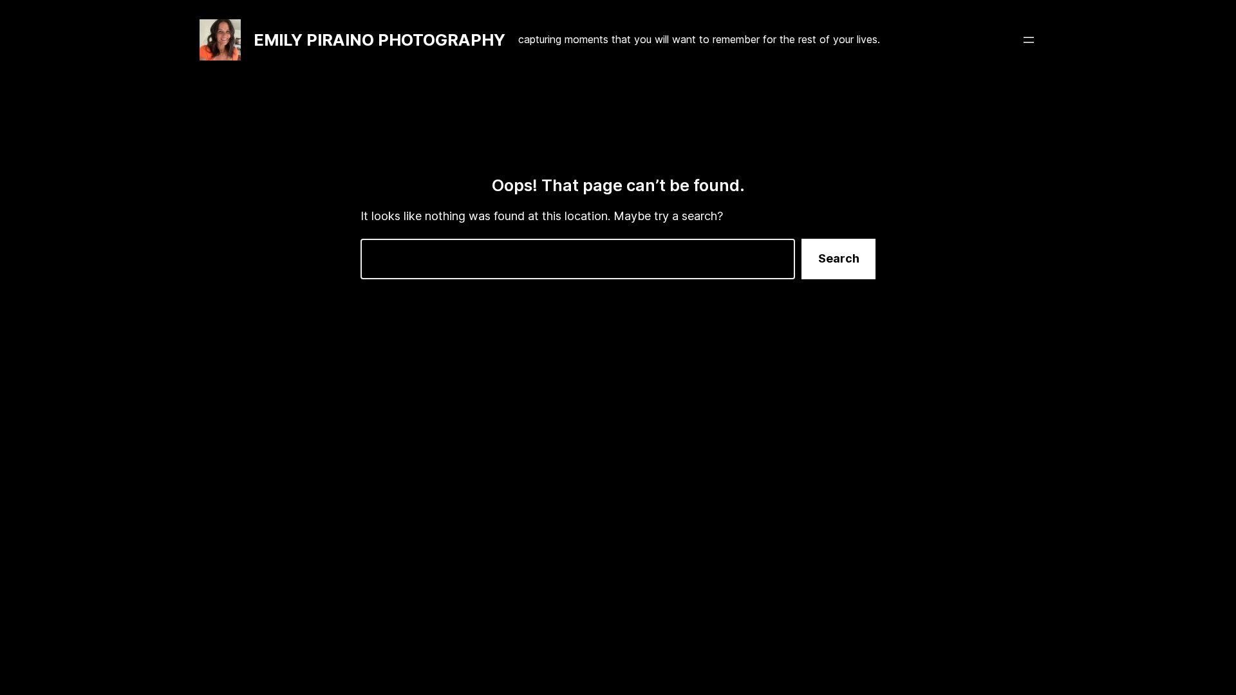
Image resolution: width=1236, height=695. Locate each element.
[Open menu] (1028, 40)
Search (838, 258)
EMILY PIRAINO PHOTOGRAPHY (379, 40)
